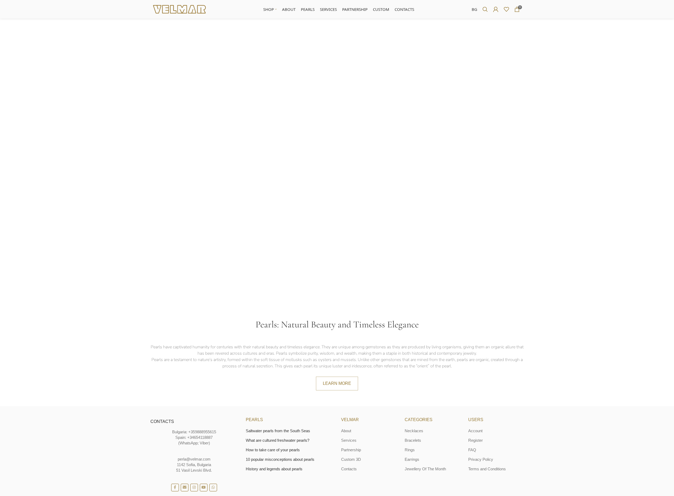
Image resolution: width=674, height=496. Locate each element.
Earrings (412, 459)
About (346, 431)
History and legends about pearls (274, 469)
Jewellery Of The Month (425, 469)
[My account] (495, 9)
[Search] (485, 9)
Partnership (351, 450)
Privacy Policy (480, 459)
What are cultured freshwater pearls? (277, 440)
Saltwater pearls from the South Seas (278, 431)
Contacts (349, 469)
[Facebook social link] (175, 488)
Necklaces (414, 431)
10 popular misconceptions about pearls (280, 459)
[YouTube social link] (204, 488)
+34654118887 (200, 437)
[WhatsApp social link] (213, 488)
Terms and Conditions (487, 469)
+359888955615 (202, 432)
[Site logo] (179, 9)
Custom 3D (351, 459)
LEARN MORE (337, 383)
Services (348, 440)
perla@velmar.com (194, 459)
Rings (410, 450)
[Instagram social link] (194, 488)
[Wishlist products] (506, 9)
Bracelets (413, 440)
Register (475, 440)
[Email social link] (185, 488)
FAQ (472, 450)
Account (475, 431)
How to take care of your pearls (273, 450)
